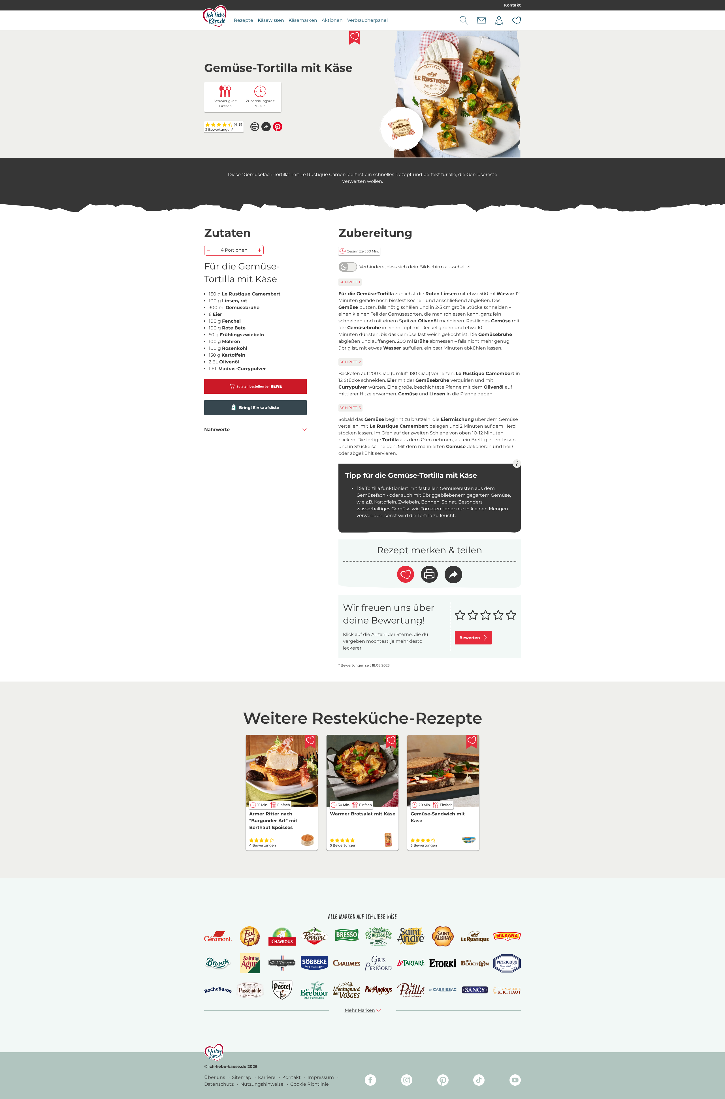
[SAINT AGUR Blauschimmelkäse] (250, 963)
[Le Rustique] (475, 936)
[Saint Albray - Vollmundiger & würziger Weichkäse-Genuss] (443, 936)
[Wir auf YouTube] (515, 1081)
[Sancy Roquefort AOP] (475, 990)
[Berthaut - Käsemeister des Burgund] (507, 990)
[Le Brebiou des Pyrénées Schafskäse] (314, 990)
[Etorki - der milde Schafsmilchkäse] (443, 963)
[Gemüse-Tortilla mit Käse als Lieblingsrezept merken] (354, 38)
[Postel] (282, 990)
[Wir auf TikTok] (479, 1081)
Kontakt (512, 5)
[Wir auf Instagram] (406, 1081)
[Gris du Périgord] (378, 963)
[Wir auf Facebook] (370, 1081)
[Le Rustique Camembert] (401, 129)
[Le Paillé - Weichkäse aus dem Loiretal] (410, 990)
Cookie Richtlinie (309, 1084)
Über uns (215, 1077)
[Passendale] (250, 990)
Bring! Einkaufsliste (259, 407)
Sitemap (242, 1077)
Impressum (321, 1077)
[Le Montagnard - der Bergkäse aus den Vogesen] (346, 990)
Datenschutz (219, 1084)
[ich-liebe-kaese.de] (214, 1052)
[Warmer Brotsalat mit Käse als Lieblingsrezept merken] (391, 742)
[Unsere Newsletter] (481, 20)
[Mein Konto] (499, 20)
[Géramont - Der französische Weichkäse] (218, 936)
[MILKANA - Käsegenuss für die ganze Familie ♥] (507, 936)
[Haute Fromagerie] (282, 963)
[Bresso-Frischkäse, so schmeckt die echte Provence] (346, 936)
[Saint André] (410, 936)
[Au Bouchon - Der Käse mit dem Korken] (475, 963)
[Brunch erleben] (218, 963)
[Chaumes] (346, 963)
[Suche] (464, 20)
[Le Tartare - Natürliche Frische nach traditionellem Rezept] (410, 963)
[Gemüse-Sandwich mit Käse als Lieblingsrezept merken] (471, 742)
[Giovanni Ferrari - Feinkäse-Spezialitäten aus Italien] (314, 936)
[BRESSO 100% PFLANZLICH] (378, 936)
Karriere (267, 1077)
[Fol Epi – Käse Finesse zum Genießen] (250, 936)
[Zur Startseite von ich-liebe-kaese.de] (214, 16)
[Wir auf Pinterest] (443, 1081)
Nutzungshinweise (262, 1084)
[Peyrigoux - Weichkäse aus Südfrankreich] (507, 963)
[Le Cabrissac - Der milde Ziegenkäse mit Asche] (443, 990)
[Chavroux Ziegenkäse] (282, 936)
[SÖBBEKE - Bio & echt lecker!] (314, 963)
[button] (266, 126)
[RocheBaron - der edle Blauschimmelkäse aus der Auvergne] (218, 990)
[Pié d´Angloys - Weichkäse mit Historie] (378, 990)
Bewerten (469, 637)
